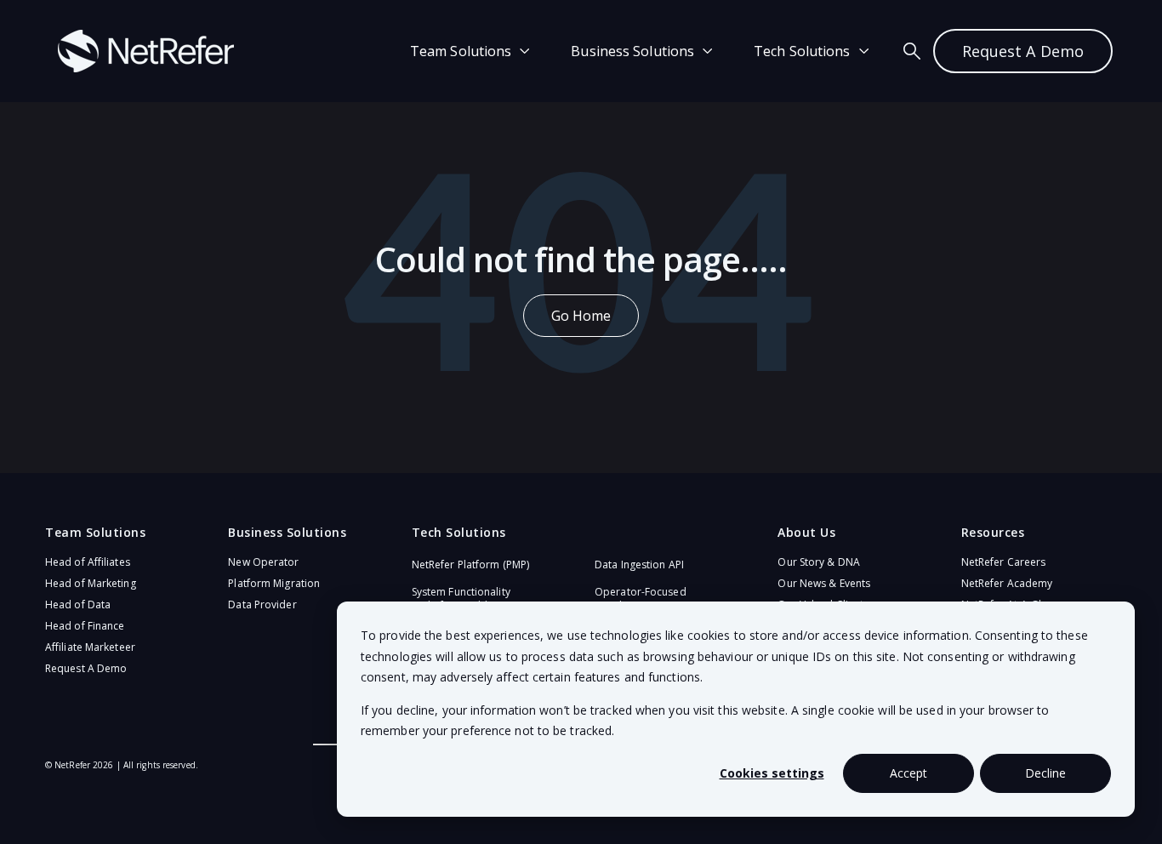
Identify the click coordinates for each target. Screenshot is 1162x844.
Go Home (581, 315)
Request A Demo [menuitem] (86, 668)
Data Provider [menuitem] (262, 604)
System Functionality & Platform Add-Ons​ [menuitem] (461, 599)
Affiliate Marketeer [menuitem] (90, 647)
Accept (908, 773)
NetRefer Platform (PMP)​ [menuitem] (470, 564)
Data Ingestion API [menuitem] (639, 564)
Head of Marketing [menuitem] (90, 583)
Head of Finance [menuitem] (85, 626)
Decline (1045, 773)
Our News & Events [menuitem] (824, 583)
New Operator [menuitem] (263, 562)
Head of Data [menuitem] (78, 604)
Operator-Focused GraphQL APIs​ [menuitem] (640, 599)
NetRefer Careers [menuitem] (1003, 562)
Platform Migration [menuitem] (274, 583)
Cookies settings (772, 773)
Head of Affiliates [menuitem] (87, 562)
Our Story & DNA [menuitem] (819, 562)
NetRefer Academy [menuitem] (1007, 583)
